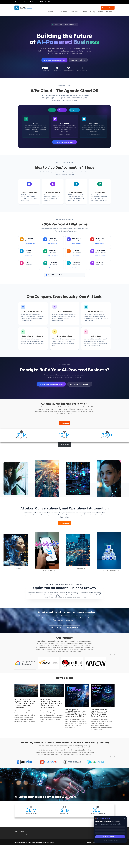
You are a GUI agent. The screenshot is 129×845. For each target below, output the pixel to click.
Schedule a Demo (107, 8)
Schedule (18, 2)
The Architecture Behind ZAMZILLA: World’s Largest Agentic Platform (99, 712)
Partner (100, 12)
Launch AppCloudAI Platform (55, 60)
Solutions (63, 12)
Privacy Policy (19, 831)
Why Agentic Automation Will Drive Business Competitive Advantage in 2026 (76, 712)
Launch (109, 12)
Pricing (92, 12)
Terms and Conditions (22, 835)
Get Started (64, 423)
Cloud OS (74, 12)
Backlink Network (32, 2)
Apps (53, 2)
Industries (51, 12)
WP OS (41, 2)
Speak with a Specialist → (110, 836)
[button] (64, 444)
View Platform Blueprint (81, 384)
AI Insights (87, 842)
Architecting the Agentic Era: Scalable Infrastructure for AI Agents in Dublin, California (24, 703)
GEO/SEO (47, 2)
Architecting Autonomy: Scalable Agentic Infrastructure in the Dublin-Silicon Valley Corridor (51, 703)
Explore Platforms (79, 60)
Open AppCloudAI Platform (64, 142)
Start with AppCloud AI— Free (52, 384)
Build (24, 2)
